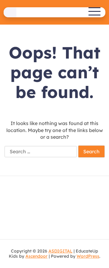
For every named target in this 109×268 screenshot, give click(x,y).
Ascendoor (36, 256)
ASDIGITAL (60, 251)
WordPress (88, 256)
